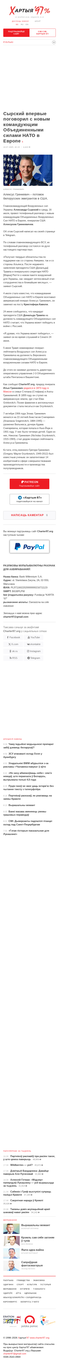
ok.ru (15, 651)
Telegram (35, 658)
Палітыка (8, 1280)
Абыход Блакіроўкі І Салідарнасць (22, 1297)
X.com (14, 644)
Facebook (15, 637)
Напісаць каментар (29, 515)
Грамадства (23, 1280)
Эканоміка (39, 1280)
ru (22, 24)
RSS (14, 658)
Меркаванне (10, 1220)
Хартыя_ (29, 10)
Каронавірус (10, 1302)
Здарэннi (8, 1285)
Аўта (18, 1293)
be (17, 24)
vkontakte (35, 644)
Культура (32, 1285)
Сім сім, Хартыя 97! (42, 33)
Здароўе (8, 1293)
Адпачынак (30, 1293)
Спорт (20, 1285)
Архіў (37, 21)
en (27, 24)
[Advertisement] (29, 78)
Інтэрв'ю (25, 1289)
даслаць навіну (20, 21)
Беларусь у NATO (30, 1302)
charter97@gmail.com (14, 1353)
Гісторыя (45, 1285)
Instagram (35, 651)
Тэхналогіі (39, 1289)
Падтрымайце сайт (16, 33)
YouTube (35, 637)
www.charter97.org (39, 1337)
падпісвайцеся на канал (30, 499)
